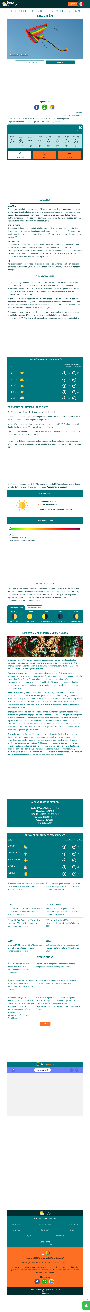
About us (65, 1262)
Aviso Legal (26, 1262)
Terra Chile (16, 1224)
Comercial (39, 1244)
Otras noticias (61, 1235)
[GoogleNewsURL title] (52, 107)
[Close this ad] (88, 1299)
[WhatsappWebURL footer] (44, 1281)
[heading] (45, 1024)
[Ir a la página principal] (9, 3)
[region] (45, 82)
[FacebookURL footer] (37, 1281)
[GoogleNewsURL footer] (52, 1281)
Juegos (28, 1235)
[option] (19, 155)
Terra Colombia (45, 1224)
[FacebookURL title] (37, 107)
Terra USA (45, 1229)
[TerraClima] (81, 4)
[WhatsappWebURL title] (44, 107)
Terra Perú (16, 1229)
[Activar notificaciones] (76, 1305)
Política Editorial (54, 1262)
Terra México (73, 1224)
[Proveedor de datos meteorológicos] (45, 1292)
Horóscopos (73, 1229)
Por (78, 112)
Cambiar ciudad (30, 62)
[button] (87, 3)
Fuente (73, 115)
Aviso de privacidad (39, 1262)
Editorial (51, 1244)
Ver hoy (60, 62)
